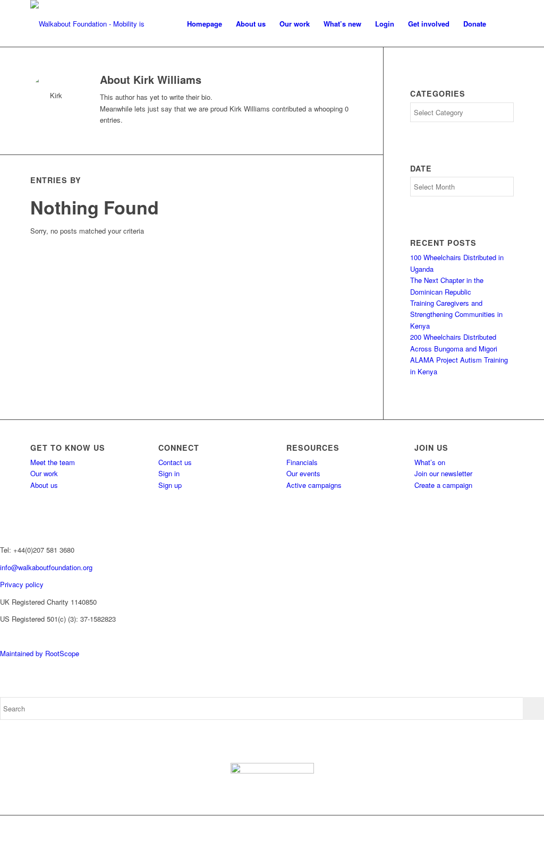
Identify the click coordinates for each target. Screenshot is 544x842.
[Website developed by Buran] (1, 636)
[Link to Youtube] (490, 829)
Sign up (170, 485)
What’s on (429, 462)
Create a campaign (443, 485)
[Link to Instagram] (474, 829)
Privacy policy (22, 584)
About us (44, 485)
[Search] (503, 24)
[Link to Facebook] (442, 829)
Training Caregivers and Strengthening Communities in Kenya (456, 314)
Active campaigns (314, 485)
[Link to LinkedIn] (506, 829)
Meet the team (52, 462)
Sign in (169, 473)
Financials (302, 462)
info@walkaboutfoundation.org (46, 567)
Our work (44, 473)
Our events (303, 473)
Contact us (175, 462)
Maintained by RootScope (39, 653)
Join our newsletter (443, 473)
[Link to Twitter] (458, 829)
